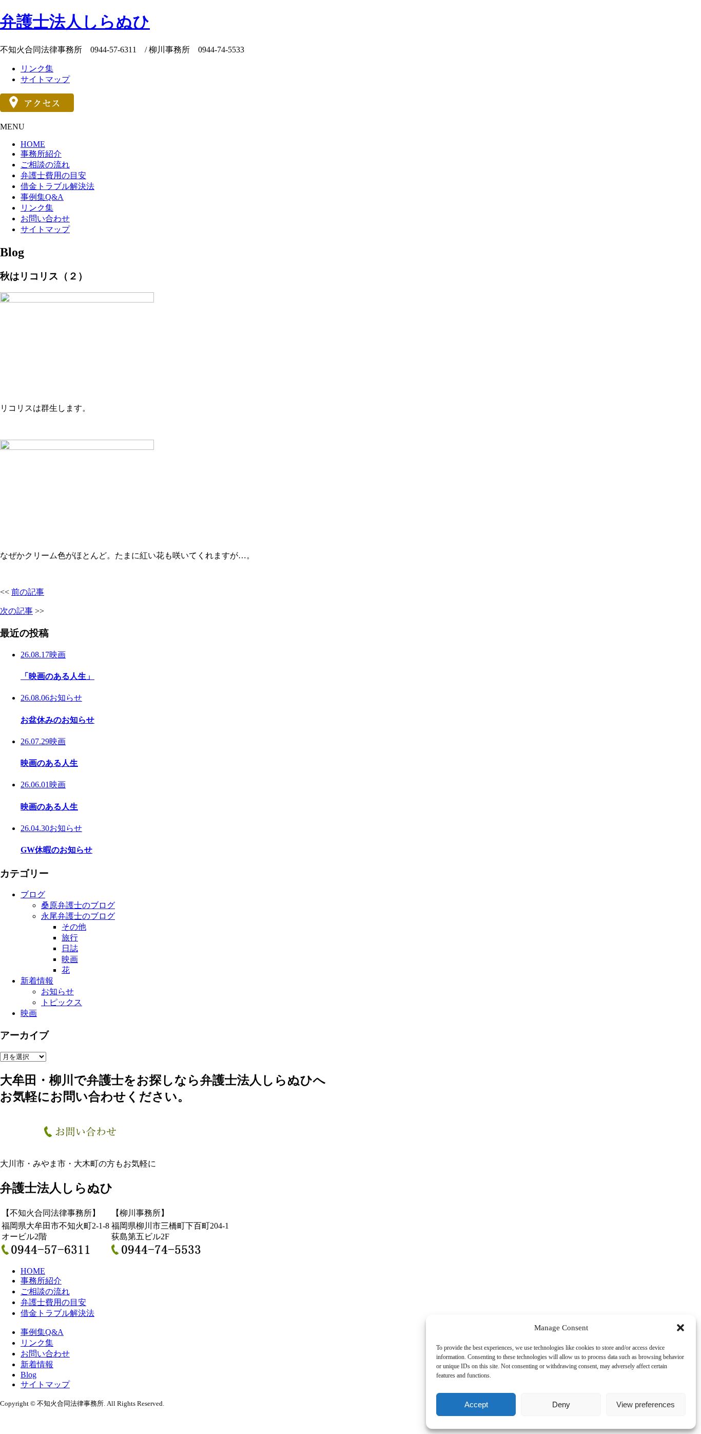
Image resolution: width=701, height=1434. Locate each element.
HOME (33, 144)
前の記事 (27, 592)
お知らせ (57, 991)
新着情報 (37, 980)
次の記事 (16, 611)
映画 (70, 959)
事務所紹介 (41, 153)
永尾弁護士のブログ (78, 916)
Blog (28, 1374)
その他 (74, 926)
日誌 (70, 948)
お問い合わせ (45, 218)
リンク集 (37, 68)
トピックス (61, 1002)
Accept (476, 1404)
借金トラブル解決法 (57, 186)
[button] (680, 1328)
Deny (561, 1404)
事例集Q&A (42, 197)
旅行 (70, 937)
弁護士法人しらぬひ (75, 21)
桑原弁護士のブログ (78, 905)
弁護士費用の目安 (53, 175)
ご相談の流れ (45, 164)
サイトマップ (45, 79)
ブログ (33, 894)
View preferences (645, 1404)
